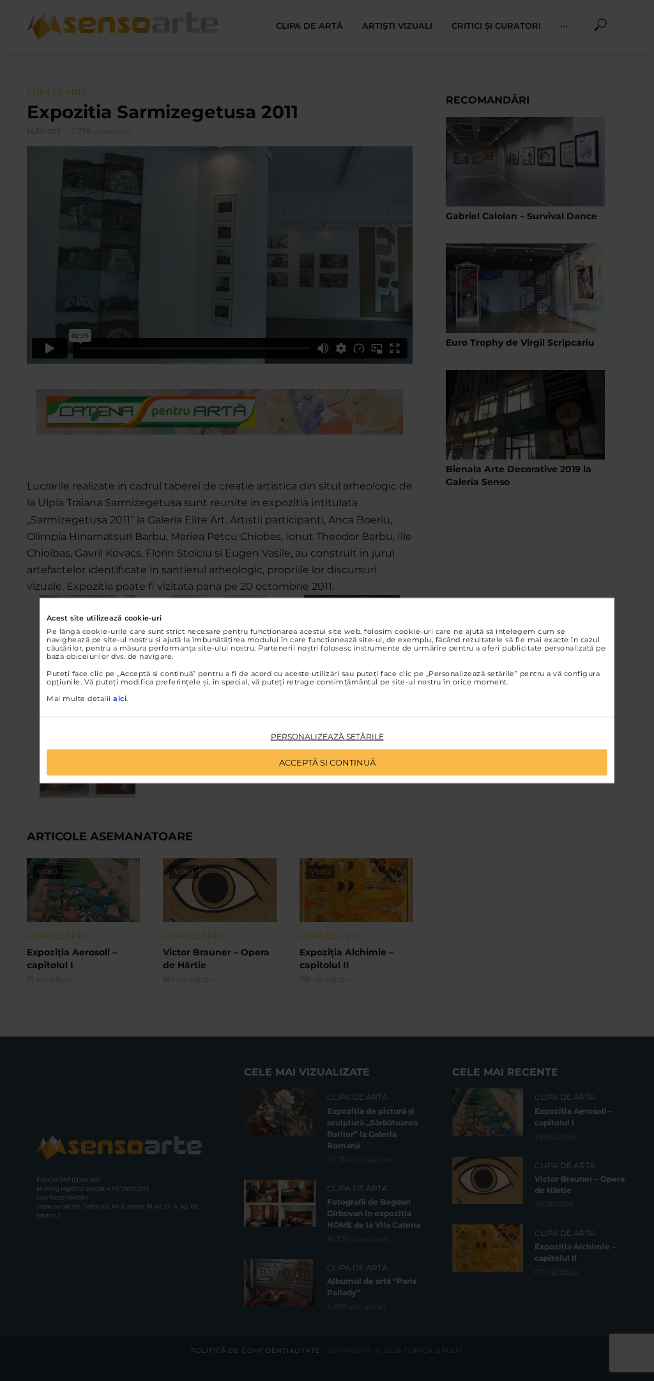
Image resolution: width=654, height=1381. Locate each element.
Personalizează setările (327, 736)
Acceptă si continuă (327, 762)
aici (119, 698)
